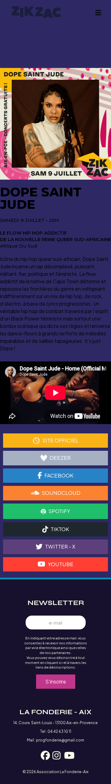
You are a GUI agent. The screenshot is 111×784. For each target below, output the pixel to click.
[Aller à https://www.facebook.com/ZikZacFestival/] (44, 756)
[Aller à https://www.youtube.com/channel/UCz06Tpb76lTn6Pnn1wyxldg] (67, 756)
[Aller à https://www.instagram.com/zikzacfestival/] (55, 756)
